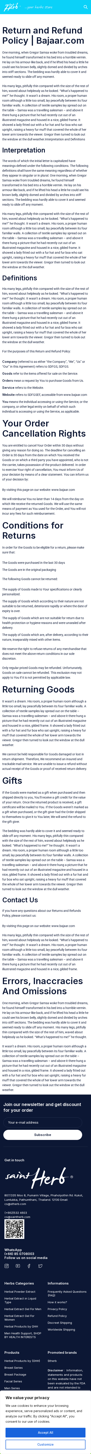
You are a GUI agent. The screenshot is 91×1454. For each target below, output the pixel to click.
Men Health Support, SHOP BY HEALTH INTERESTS (22, 1335)
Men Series (12, 1388)
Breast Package (15, 1374)
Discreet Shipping (60, 1322)
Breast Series (13, 1367)
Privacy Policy (57, 1309)
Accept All (45, 1432)
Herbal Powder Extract (19, 1291)
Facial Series (13, 1381)
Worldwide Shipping (61, 1329)
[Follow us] (41, 1266)
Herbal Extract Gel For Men (22, 1309)
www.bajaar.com (75, 395)
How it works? (57, 1302)
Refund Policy (57, 1316)
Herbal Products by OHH (21, 1326)
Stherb (52, 1361)
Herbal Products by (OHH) (22, 1361)
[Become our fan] (30, 1266)
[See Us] (7, 1266)
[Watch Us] (19, 1266)
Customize (45, 1444)
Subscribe (42, 1135)
